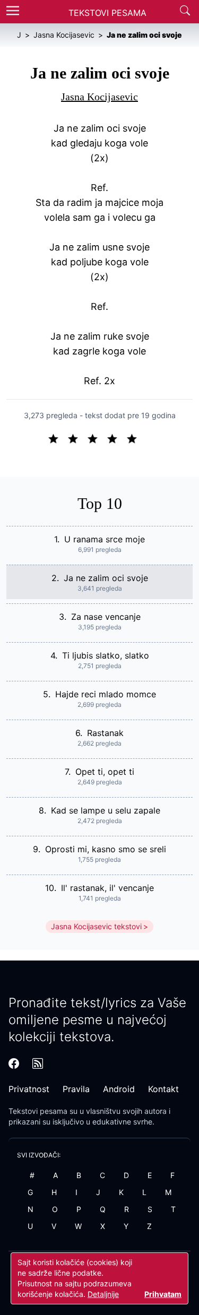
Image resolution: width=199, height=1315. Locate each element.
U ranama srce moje (104, 539)
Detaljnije (103, 1294)
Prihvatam (162, 1294)
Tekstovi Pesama (107, 12)
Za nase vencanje (106, 616)
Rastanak (105, 733)
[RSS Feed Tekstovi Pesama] (37, 1063)
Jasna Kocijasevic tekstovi (96, 926)
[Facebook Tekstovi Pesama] (13, 1063)
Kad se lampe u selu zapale (105, 810)
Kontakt (163, 1089)
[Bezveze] (77, 437)
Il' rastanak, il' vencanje (107, 888)
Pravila (76, 1089)
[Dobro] (116, 437)
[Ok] (97, 437)
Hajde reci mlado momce (105, 694)
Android (119, 1089)
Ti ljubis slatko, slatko (105, 655)
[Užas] (57, 437)
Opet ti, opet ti (104, 771)
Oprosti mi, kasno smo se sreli (105, 849)
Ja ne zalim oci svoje (106, 578)
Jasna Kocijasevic (99, 96)
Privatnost (28, 1089)
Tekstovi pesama (37, 1110)
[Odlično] (134, 437)
